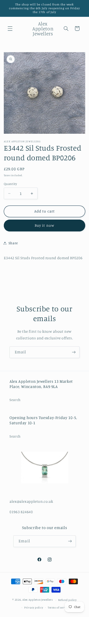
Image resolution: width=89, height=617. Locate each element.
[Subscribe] (73, 352)
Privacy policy (33, 607)
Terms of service (59, 607)
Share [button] (13, 243)
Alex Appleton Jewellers (37, 600)
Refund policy (67, 600)
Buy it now (44, 225)
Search (15, 400)
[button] (10, 28)
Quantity (10, 184)
